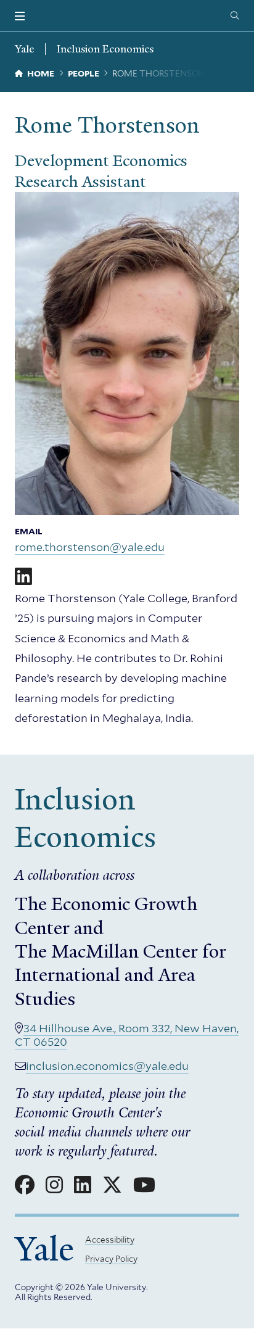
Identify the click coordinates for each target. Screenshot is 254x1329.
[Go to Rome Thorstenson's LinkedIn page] (23, 577)
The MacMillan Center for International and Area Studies (120, 975)
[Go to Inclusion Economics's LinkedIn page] (82, 1185)
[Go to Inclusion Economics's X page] (112, 1185)
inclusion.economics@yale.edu (107, 1065)
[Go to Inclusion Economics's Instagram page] (54, 1185)
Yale (44, 1249)
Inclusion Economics (105, 49)
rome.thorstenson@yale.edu (90, 546)
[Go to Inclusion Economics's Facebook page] (25, 1185)
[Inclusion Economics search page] (235, 16)
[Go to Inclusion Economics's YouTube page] (144, 1185)
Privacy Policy (111, 1259)
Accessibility (109, 1239)
